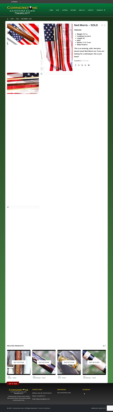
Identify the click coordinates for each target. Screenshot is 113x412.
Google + (85, 65)
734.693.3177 (99, 10)
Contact (90, 10)
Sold (9, 376)
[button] (104, 346)
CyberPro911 (102, 408)
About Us (82, 10)
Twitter (78, 65)
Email (88, 65)
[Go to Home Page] (7, 19)
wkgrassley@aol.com (43, 399)
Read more (27, 352)
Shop (57, 10)
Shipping (65, 10)
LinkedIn (82, 65)
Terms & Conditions (44, 408)
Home (51, 10)
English (15, 1)
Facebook (75, 65)
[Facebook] (105, 10)
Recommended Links (64, 392)
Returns (73, 10)
